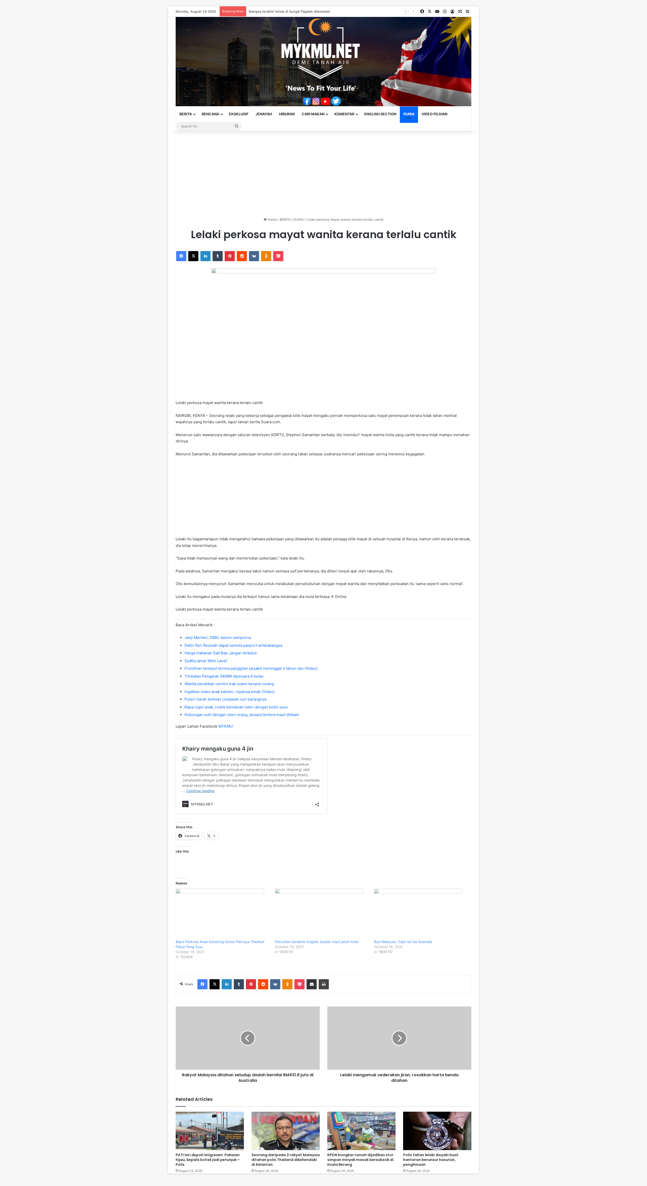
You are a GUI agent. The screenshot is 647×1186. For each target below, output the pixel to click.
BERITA (185, 114)
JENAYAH (264, 114)
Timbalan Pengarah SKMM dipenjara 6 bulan (224, 676)
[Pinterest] (230, 256)
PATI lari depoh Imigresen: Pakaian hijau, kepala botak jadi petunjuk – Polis (208, 1159)
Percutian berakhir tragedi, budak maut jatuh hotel (316, 941)
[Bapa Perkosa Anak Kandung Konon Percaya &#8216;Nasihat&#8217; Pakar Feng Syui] (223, 914)
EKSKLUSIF (238, 114)
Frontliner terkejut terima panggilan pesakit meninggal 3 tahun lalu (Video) (250, 668)
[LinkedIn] (205, 256)
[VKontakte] (254, 256)
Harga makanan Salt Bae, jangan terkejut (220, 653)
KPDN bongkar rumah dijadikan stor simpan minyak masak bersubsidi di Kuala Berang (360, 1159)
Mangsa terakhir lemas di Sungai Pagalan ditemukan (289, 11)
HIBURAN (287, 114)
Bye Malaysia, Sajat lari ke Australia (403, 941)
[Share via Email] (312, 984)
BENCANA (210, 114)
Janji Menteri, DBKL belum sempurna (217, 637)
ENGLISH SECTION (380, 114)
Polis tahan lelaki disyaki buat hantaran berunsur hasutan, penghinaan (430, 1159)
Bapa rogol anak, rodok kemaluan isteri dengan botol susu (236, 707)
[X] (193, 256)
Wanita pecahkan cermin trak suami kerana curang (229, 683)
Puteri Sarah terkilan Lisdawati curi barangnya (225, 699)
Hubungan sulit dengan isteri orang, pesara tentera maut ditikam (241, 714)
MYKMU (225, 726)
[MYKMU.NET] (323, 61)
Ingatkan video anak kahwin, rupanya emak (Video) (229, 691)
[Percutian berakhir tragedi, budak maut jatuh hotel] (322, 914)
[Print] (324, 984)
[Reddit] (242, 256)
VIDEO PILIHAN (434, 114)
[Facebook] (181, 256)
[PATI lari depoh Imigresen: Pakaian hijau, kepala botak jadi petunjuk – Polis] (210, 1131)
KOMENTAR (344, 114)
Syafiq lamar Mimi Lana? (205, 660)
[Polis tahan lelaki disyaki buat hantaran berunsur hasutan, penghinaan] (437, 1131)
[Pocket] (278, 256)
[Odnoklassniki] (266, 256)
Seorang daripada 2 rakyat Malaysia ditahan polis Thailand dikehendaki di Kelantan (285, 1159)
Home (272, 219)
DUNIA (408, 114)
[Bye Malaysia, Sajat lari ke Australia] (421, 914)
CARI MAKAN (313, 114)
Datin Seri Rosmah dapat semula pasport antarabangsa (233, 645)
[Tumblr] (218, 256)
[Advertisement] (323, 174)
